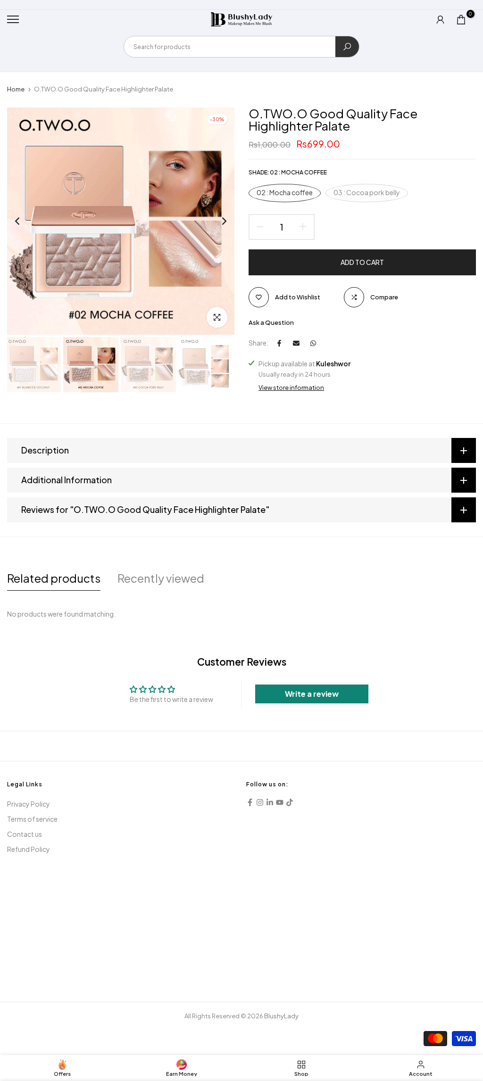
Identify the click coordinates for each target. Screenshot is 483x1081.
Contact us (24, 834)
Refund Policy (28, 849)
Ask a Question (271, 322)
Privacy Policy (28, 804)
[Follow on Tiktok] (289, 802)
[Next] (216, 221)
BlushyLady (281, 1016)
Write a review (312, 694)
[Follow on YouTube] (279, 802)
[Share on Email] (296, 343)
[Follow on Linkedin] (270, 802)
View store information (291, 387)
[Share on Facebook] (279, 343)
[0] (461, 19)
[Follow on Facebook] (250, 802)
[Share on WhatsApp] (313, 343)
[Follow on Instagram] (260, 802)
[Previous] (24, 221)
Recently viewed (160, 578)
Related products (53, 578)
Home (16, 89)
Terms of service (32, 819)
